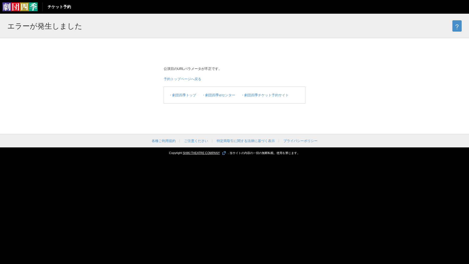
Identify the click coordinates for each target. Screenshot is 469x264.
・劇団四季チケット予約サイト (265, 95)
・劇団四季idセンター (218, 95)
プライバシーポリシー (300, 141)
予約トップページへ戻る (182, 79)
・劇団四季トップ (182, 95)
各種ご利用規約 (164, 141)
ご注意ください (196, 141)
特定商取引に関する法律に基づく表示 (246, 141)
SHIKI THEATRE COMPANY (201, 153)
